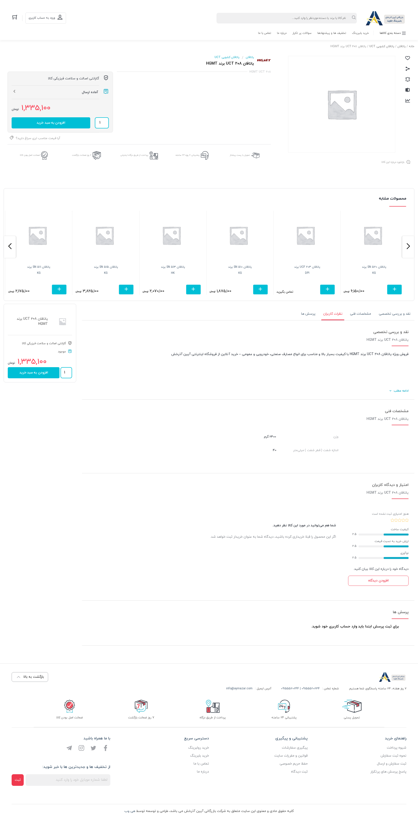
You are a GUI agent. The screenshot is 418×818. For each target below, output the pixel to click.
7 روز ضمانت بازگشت (81, 155)
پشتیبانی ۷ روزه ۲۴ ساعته (188, 155)
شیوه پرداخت (396, 747)
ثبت (18, 780)
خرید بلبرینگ (360, 33)
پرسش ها (308, 314)
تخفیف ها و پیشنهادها (331, 33)
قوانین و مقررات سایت (291, 755)
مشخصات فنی (360, 314)
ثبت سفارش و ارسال (391, 763)
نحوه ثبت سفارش (393, 755)
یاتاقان (401, 46)
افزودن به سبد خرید (51, 122)
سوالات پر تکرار (302, 33)
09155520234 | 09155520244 (300, 689)
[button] (408, 247)
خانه (411, 46)
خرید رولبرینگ (198, 747)
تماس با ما (264, 33)
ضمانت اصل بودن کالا (30, 155)
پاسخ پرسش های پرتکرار (388, 771)
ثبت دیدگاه (299, 771)
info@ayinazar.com (239, 689)
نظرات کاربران (333, 314)
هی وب (129, 811)
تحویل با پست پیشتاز (240, 155)
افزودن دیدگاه (378, 580)
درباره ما (282, 33)
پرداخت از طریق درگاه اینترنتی (134, 155)
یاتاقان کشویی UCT (381, 46)
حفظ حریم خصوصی (294, 763)
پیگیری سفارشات (295, 747)
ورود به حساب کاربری (42, 18)
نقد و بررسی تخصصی (395, 314)
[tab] (394, 314)
